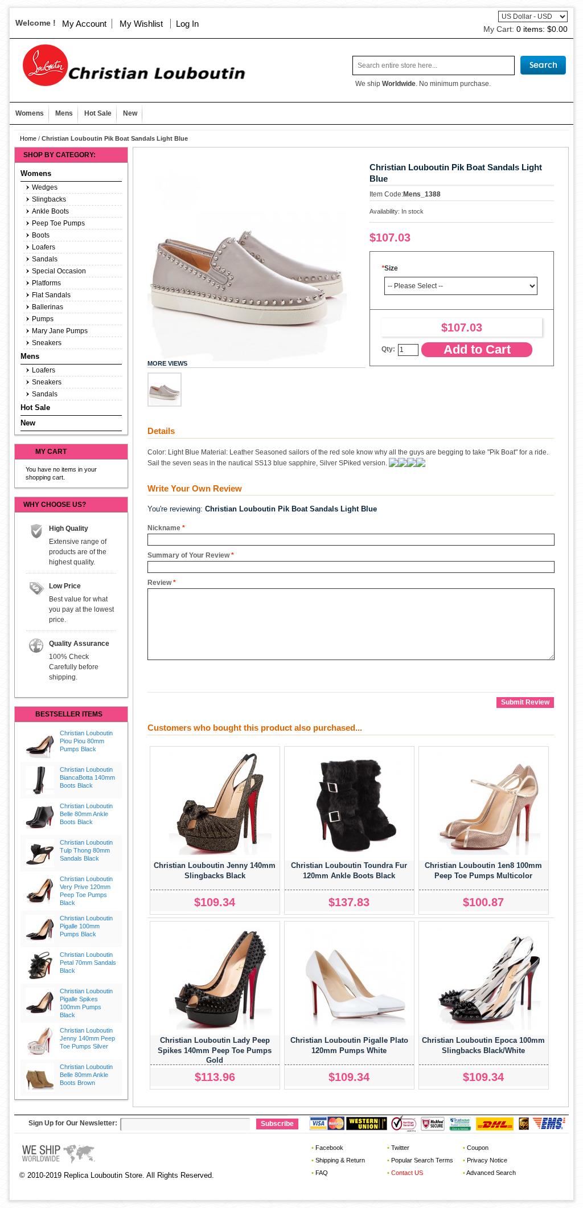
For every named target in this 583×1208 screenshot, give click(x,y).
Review (159, 583)
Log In (187, 23)
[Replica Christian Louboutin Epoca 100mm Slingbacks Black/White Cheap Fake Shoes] (489, 978)
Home (28, 138)
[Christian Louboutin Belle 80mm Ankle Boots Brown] (40, 1077)
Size (389, 268)
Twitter (400, 1147)
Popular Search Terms (422, 1160)
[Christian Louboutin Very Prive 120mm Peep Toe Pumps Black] (40, 889)
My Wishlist (141, 23)
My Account (84, 23)
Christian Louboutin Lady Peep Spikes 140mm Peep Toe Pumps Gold (215, 1050)
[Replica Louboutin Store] (129, 65)
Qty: (388, 349)
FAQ (321, 1172)
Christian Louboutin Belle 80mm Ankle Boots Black (86, 813)
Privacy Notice (487, 1160)
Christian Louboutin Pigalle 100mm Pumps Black (86, 926)
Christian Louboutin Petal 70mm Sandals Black (88, 962)
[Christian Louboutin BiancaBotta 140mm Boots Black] (40, 780)
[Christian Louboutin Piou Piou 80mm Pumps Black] (40, 744)
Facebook (329, 1147)
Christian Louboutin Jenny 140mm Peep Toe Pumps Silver (87, 1038)
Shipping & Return (340, 1160)
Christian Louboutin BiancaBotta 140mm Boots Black (87, 777)
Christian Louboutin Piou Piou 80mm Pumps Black (86, 741)
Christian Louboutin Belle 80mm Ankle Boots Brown (86, 1074)
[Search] (543, 65)
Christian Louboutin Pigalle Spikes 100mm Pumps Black (86, 1003)
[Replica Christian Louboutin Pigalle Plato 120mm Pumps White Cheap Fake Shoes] (355, 978)
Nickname (163, 528)
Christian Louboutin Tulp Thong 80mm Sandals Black (86, 850)
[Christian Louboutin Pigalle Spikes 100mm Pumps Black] (40, 1002)
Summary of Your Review (188, 555)
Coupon (477, 1147)
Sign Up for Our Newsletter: (72, 1123)
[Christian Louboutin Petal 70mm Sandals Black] (40, 965)
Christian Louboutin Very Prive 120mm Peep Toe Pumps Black (86, 890)
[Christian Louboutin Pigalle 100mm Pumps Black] (40, 929)
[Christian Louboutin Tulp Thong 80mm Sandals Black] (40, 853)
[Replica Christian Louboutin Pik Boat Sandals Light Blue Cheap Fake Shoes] (164, 389)
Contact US (407, 1172)
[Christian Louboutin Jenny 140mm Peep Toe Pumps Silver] (40, 1041)
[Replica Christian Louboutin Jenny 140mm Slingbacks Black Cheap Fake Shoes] (220, 803)
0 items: (542, 29)
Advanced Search (491, 1172)
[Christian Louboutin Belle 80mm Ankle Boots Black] (40, 816)
